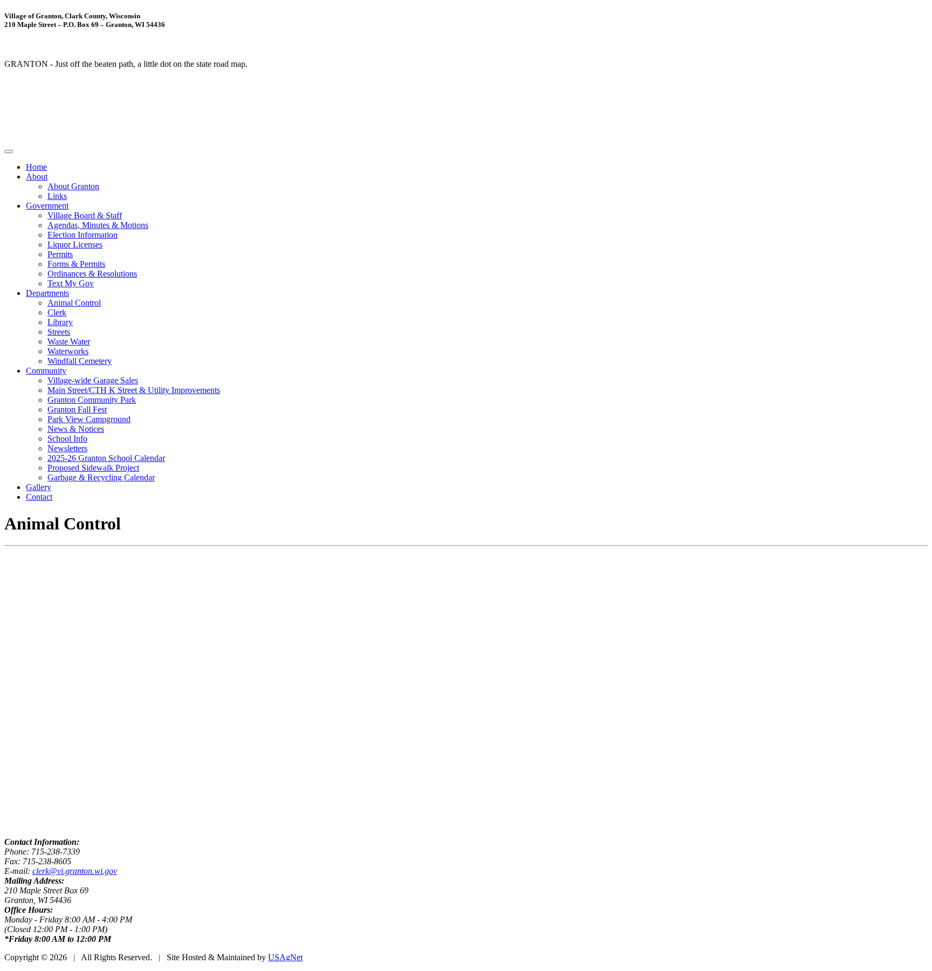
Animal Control (74, 302)
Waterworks (67, 351)
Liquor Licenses (74, 244)
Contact (39, 496)
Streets (58, 331)
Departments (47, 293)
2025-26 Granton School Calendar (106, 458)
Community (46, 370)
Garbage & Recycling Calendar (101, 477)
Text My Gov (70, 283)
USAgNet (285, 957)
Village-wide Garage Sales (92, 380)
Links (57, 196)
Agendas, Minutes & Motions (97, 225)
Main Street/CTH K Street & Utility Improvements (133, 390)
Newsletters (67, 448)
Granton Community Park (91, 399)
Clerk (56, 312)
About (36, 176)
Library (60, 322)
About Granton (73, 186)
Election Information (82, 234)
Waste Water (68, 341)
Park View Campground (89, 419)
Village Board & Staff (84, 215)
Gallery (38, 487)
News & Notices (75, 428)
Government (47, 205)
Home (36, 166)
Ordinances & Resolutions (92, 273)
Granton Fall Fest (77, 409)
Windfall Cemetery (79, 361)
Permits (60, 254)
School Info (67, 438)
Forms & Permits (76, 263)
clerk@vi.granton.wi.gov (74, 871)
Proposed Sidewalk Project (93, 467)
